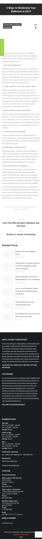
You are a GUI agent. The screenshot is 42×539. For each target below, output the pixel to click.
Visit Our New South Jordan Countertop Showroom (24, 303)
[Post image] (7, 255)
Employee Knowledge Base (10, 465)
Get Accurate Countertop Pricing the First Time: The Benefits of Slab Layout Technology (27, 266)
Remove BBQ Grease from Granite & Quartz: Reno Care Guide (27, 315)
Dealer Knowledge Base (9, 461)
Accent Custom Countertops (12, 24)
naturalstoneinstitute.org (13, 401)
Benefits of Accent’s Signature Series (25, 253)
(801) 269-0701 (7, 486)
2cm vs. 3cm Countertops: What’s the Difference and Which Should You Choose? (26, 291)
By (16, 209)
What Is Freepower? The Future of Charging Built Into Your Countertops (27, 278)
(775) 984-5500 (7, 509)
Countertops (7, 27)
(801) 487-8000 (7, 498)
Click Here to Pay (7, 523)
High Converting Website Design (29, 532)
